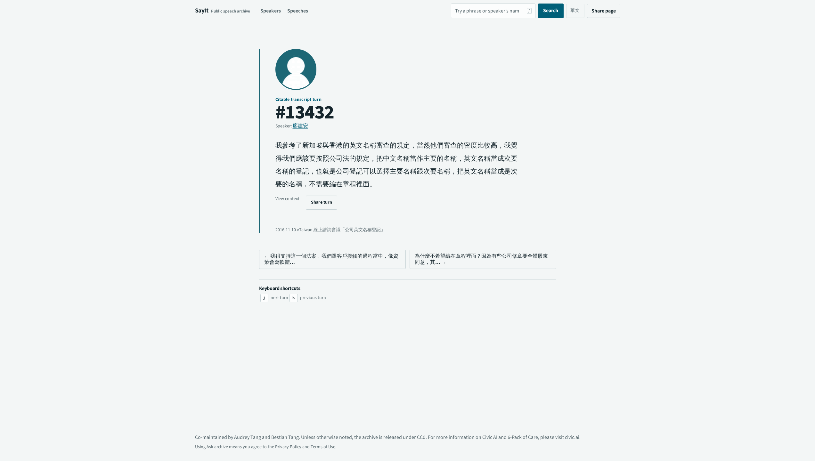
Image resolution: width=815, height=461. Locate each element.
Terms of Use (323, 447)
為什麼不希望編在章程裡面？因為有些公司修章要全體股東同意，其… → (481, 259)
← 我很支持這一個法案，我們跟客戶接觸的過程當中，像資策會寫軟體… (331, 259)
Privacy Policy (288, 447)
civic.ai (572, 437)
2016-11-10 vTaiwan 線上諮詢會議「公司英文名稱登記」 (330, 230)
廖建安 (300, 125)
